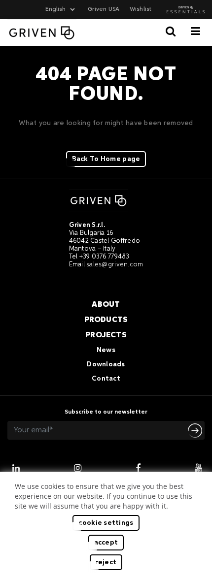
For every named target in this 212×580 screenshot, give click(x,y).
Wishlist (141, 9)
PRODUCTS (106, 320)
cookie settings (105, 522)
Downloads (106, 364)
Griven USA (103, 9)
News (106, 350)
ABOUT (106, 305)
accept (106, 542)
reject (106, 562)
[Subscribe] (196, 430)
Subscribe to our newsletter (106, 412)
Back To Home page (106, 159)
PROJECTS (106, 335)
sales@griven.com (114, 264)
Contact (106, 378)
